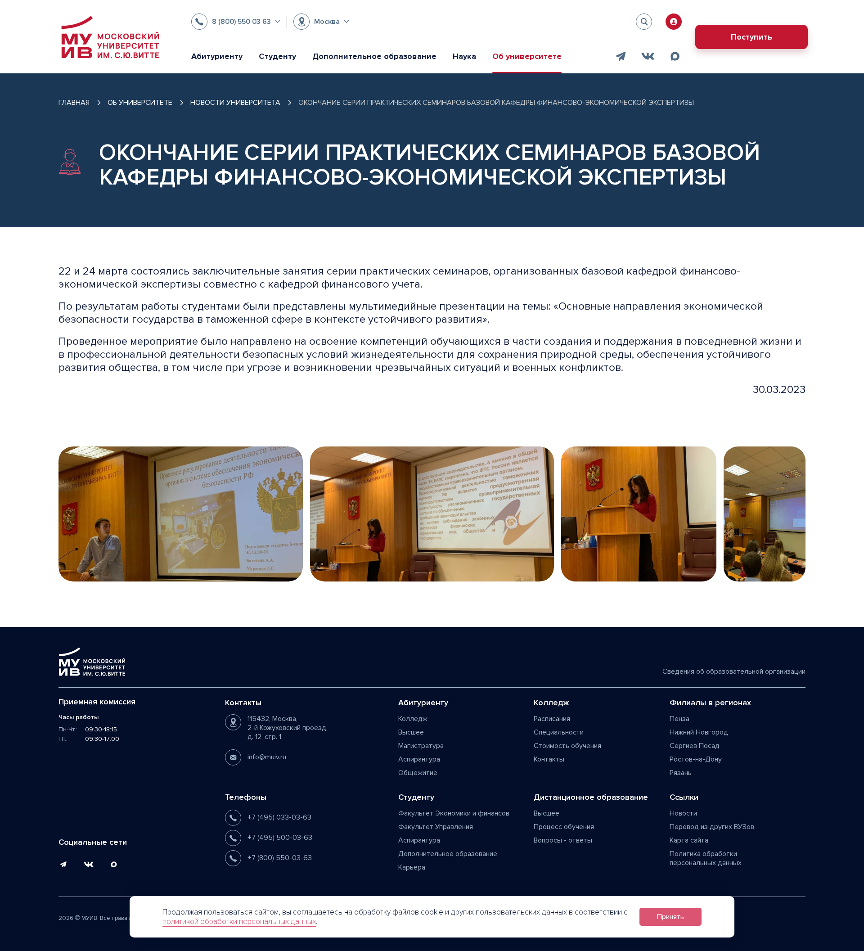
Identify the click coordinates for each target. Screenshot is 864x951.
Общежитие (417, 772)
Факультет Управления (435, 826)
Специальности (559, 732)
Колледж (413, 718)
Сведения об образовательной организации (734, 671)
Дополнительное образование (374, 56)
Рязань (681, 772)
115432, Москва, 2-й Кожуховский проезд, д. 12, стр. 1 (288, 727)
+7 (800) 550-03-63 (280, 857)
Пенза (679, 718)
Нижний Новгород (699, 732)
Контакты (549, 759)
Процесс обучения (564, 826)
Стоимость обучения (567, 745)
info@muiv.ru (267, 757)
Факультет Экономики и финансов (453, 813)
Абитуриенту (217, 56)
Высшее (411, 732)
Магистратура (421, 745)
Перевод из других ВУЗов (712, 826)
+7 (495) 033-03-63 (279, 817)
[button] (235, 22)
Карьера (411, 867)
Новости (683, 813)
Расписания (552, 718)
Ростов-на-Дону (696, 759)
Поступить (751, 37)
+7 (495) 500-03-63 (280, 837)
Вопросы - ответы (563, 840)
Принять (670, 916)
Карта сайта (689, 840)
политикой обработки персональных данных (239, 921)
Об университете (527, 56)
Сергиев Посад (695, 745)
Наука (464, 56)
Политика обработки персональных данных (706, 858)
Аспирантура (419, 759)
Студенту (277, 56)
